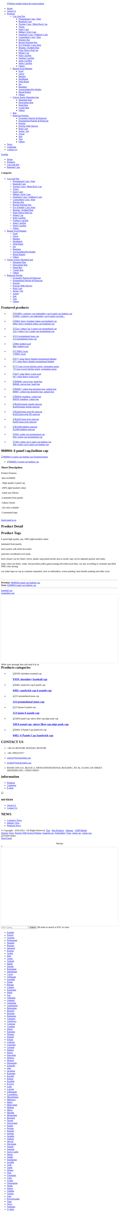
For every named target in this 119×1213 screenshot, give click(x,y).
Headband (23, 79)
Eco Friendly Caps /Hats (30, 45)
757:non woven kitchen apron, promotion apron (35, 369)
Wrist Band (24, 81)
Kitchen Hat (24, 40)
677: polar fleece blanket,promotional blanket (33, 361)
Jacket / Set (24, 131)
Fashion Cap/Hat (26, 58)
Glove (21, 74)
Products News (14, 825)
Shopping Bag (25, 100)
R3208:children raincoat (24, 429)
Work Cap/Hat (25, 63)
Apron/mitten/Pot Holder (30, 89)
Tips (48, 830)
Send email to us (8, 520)
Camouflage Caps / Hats (30, 37)
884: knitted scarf (21, 346)
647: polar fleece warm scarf (26, 376)
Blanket (22, 76)
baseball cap (6, 590)
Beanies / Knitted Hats (29, 47)
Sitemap (69, 830)
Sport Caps (24, 29)
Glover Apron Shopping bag (26, 97)
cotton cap (86, 833)
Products (11, 13)
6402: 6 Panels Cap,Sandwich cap (33, 735)
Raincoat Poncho (20, 115)
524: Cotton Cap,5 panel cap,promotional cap (33, 331)
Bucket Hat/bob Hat (28, 42)
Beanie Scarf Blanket (22, 68)
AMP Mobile (81, 830)
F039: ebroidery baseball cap (30, 679)
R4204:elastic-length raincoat (26, 407)
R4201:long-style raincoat (24, 422)
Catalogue (11, 147)
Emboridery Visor (63, 833)
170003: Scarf (19, 354)
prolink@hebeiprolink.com (19, 763)
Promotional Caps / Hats (30, 19)
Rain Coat (23, 128)
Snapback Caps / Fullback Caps (33, 34)
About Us (11, 11)
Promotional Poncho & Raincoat (33, 121)
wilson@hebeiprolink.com (19, 758)
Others (22, 66)
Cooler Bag (24, 108)
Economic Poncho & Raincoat (32, 118)
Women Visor (7, 833)
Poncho (22, 123)
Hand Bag (23, 105)
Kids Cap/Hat (25, 55)
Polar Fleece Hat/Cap (28, 50)
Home (10, 8)
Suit (20, 136)
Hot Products (58, 830)
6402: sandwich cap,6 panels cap (32, 690)
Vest (20, 139)
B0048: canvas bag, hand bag (26, 384)
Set (20, 84)
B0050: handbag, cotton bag (26, 399)
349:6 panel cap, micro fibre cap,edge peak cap (41, 724)
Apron (22, 134)
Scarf (21, 71)
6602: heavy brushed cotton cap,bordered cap (33, 324)
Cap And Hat (19, 16)
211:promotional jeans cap (25, 339)
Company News (14, 820)
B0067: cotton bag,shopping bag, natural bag (33, 391)
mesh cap (76, 833)
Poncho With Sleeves (28, 126)
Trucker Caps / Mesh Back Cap (33, 24)
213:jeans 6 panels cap (26, 712)
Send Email (6, 838)
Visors (21, 27)
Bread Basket (25, 92)
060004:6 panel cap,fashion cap (25, 582)
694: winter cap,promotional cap (27, 437)
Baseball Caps (25, 21)
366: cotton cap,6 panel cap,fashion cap (31, 444)
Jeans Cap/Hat (25, 60)
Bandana (23, 87)
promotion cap (7, 593)
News (9, 144)
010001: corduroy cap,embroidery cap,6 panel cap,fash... (39, 316)
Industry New (13, 823)
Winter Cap (24, 53)
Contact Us (12, 149)
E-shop (10, 788)
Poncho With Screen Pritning (28, 833)
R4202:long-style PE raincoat (26, 414)
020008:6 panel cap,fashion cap (21, 585)
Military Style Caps (27, 32)
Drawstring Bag (26, 102)
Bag (15, 113)
